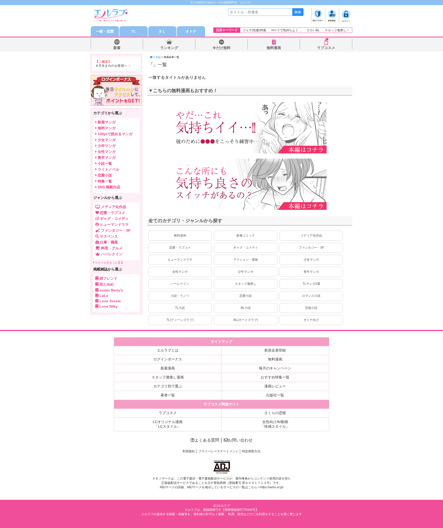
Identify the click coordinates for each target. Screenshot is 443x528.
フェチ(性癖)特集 (254, 30)
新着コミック (245, 235)
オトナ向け (311, 320)
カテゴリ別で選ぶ (167, 386)
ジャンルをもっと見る (108, 262)
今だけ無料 (221, 48)
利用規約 (189, 451)
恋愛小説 (245, 296)
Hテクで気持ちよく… (286, 30)
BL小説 (246, 308)
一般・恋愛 (105, 31)
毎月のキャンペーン (275, 368)
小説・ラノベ (180, 296)
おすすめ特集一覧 (275, 377)
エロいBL (313, 30)
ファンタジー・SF (311, 247)
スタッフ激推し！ (337, 30)
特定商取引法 (251, 451)
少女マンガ (311, 259)
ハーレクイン (180, 284)
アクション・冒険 (245, 259)
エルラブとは (167, 350)
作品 (158, 57)
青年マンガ (311, 271)
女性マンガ (180, 271)
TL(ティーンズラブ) (180, 320)
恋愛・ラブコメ (180, 247)
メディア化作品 (311, 235)
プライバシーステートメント (218, 451)
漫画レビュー (275, 386)
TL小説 (180, 308)
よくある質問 (207, 440)
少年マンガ (245, 271)
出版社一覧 (275, 395)
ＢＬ (162, 31)
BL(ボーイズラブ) (246, 320)
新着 (116, 48)
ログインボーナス (167, 359)
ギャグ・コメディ (245, 247)
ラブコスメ (326, 48)
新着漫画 (167, 368)
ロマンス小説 (311, 296)
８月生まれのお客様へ (111, 65)
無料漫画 (274, 48)
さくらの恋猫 (275, 413)
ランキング (169, 48)
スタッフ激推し (245, 284)
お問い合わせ (240, 440)
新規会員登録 (275, 350)
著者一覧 (167, 395)
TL (133, 31)
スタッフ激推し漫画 (168, 377)
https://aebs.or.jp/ (272, 487)
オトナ (191, 31)
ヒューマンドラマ (180, 259)
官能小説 (311, 308)
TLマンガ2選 (311, 284)
